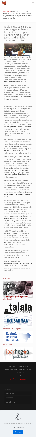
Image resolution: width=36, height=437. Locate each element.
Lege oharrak (10, 402)
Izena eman (10, 393)
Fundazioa (9, 398)
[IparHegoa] (4, 3)
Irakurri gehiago (18, 427)
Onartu (18, 432)
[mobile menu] (33, 3)
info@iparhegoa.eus (18, 379)
